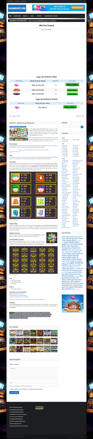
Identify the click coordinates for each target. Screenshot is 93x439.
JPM (63, 224)
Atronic (63, 172)
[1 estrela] (38, 21)
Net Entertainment (22, 126)
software (74, 206)
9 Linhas (63, 148)
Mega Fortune (16, 116)
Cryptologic (64, 197)
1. (11, 107)
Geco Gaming (64, 214)
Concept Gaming (65, 194)
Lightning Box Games (77, 160)
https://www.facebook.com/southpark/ (21, 297)
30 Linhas (74, 145)
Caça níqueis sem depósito (71, 249)
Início (10, 16)
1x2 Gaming (64, 160)
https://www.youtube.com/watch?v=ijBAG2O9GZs (35, 299)
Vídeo (72, 289)
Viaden (74, 214)
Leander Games (65, 227)
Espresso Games (65, 207)
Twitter (60, 436)
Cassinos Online (17, 16)
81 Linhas (74, 151)
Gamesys (63, 212)
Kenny (43, 140)
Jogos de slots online (67, 267)
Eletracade (64, 203)
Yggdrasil (74, 223)
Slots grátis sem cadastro (45, 316)
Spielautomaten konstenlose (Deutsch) (18, 414)
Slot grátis (63, 272)
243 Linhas (75, 154)
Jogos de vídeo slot (76, 267)
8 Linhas (63, 147)
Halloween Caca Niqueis (81, 437)
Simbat (74, 203)
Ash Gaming (64, 171)
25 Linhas (11, 126)
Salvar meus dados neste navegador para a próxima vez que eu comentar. (27, 389)
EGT (63, 201)
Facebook (52, 436)
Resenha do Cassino (72, 86)
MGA (74, 166)
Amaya (63, 168)
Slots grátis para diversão (70, 285)
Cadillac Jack (64, 189)
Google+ (56, 436)
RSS (72, 436)
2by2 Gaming (64, 162)
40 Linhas (74, 148)
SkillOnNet (75, 204)
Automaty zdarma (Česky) (15, 423)
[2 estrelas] (39, 21)
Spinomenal (75, 209)
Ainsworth (64, 165)
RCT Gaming (75, 192)
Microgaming (75, 168)
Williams (74, 218)
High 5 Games (64, 218)
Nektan (74, 172)
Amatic (63, 166)
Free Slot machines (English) (16, 407)
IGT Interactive (65, 221)
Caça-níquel (69, 244)
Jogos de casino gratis (70, 256)
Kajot (63, 226)
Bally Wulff (64, 175)
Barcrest (63, 177)
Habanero (64, 217)
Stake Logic (75, 210)
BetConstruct (64, 181)
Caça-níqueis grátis (18, 312)
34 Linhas (74, 147)
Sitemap (75, 436)
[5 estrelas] (43, 21)
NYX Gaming (75, 178)
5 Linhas (63, 145)
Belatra (63, 180)
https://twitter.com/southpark (18, 293)
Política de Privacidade (81, 436)
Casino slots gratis (45, 312)
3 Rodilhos (10, 1)
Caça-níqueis (78, 237)
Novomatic (75, 177)
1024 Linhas (75, 156)
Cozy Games (64, 195)
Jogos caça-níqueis (13, 314)
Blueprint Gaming (65, 186)
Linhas (31, 16)
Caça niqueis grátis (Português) (16, 412)
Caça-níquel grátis (37, 312)
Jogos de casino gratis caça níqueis (24, 314)
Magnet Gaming (76, 162)
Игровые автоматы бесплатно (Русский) (19, 425)
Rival (74, 197)
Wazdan (74, 215)
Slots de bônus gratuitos (73, 274)
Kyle (49, 140)
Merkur (74, 165)
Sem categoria (76, 201)
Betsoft (63, 183)
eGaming (63, 200)
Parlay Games (75, 183)
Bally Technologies (65, 174)
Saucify (74, 200)
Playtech (74, 188)
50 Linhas (74, 150)
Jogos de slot (66, 261)
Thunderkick (75, 212)
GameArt (63, 209)
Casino (63, 191)
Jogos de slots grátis (74, 265)
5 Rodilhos (23, 1)
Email (63, 436)
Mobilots (74, 169)
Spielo (74, 207)
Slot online (78, 272)
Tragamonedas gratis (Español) (16, 409)
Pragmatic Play (76, 189)
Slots (63, 274)
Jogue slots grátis (47, 314)
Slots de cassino (23, 316)
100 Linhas (75, 153)
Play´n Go (74, 185)
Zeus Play (75, 226)
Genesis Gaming (65, 215)
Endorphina (64, 206)
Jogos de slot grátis (76, 261)
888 (62, 163)
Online (75, 268)
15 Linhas (63, 151)
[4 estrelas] (42, 21)
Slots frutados (76, 276)
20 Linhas (63, 153)
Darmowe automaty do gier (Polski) (17, 421)
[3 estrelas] (41, 21)
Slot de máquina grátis (14, 316)
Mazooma (75, 163)
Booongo (63, 188)
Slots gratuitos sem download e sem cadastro (18, 318)
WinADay (74, 220)
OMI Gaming (75, 180)
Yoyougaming (75, 224)
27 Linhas (63, 156)
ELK (62, 204)
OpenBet (74, 181)
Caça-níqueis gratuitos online (72, 238)
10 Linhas (63, 150)
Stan (52, 140)
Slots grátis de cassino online (33, 316)
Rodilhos (25, 16)
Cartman (46, 140)
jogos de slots (65, 263)
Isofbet (63, 223)
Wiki (69, 436)
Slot (77, 268)
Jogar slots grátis (68, 252)
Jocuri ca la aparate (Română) (16, 416)
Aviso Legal (71, 437)
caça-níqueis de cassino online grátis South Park (20, 157)
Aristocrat (64, 169)
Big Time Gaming (65, 185)
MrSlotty (74, 171)
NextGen (74, 175)
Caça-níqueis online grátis (27, 312)
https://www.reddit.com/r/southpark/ (19, 295)
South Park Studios (52, 145)
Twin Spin (78, 116)
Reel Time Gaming (76, 195)
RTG (73, 198)
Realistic (74, 194)
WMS (74, 221)
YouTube (66, 436)
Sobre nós (75, 437)
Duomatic (64, 198)
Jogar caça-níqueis (73, 250)
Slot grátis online (70, 272)
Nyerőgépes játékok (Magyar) (16, 419)
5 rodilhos (50, 132)
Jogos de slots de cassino (37, 314)
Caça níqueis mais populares (51, 16)
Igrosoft (63, 220)
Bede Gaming (64, 178)
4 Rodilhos (17, 1)
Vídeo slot (76, 289)
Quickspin (75, 191)
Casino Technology (66, 192)
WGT (74, 217)
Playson (74, 186)
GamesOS (64, 210)
